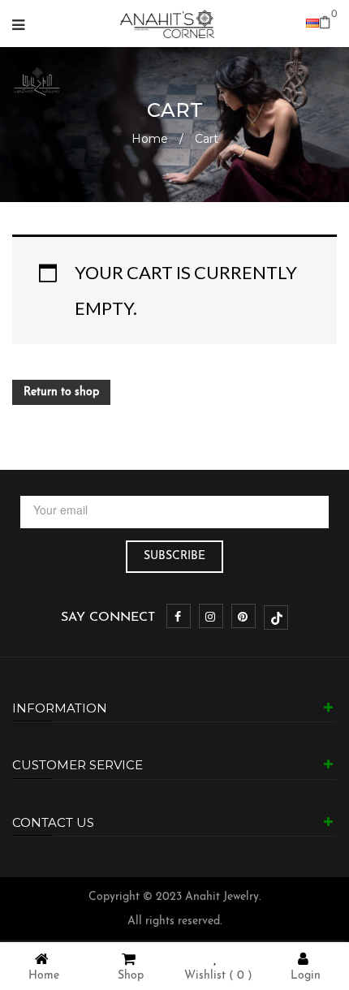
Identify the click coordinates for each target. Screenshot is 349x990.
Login (306, 976)
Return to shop (61, 392)
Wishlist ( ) (218, 976)
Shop (131, 976)
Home (149, 138)
